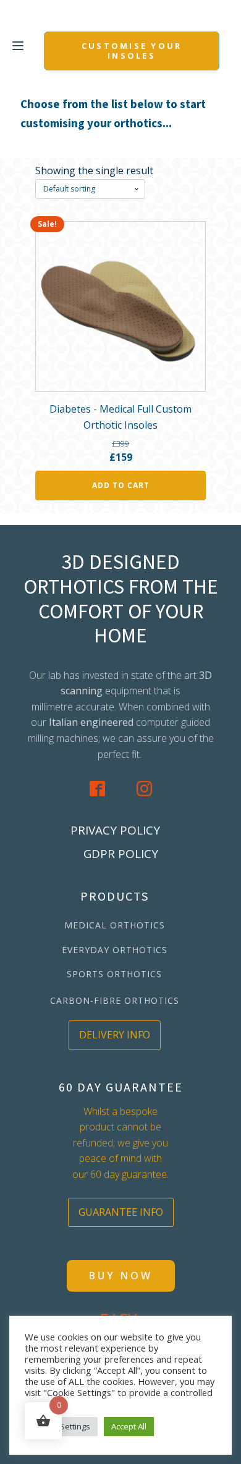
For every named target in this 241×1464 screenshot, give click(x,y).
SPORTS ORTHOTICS (114, 973)
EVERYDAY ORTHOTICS (114, 949)
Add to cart (121, 485)
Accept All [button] (128, 1426)
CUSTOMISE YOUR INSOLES (132, 50)
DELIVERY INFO (114, 1034)
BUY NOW (121, 1275)
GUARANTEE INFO (120, 1212)
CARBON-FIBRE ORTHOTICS (114, 1000)
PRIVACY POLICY (115, 830)
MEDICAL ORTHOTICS (114, 925)
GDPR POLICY (120, 854)
